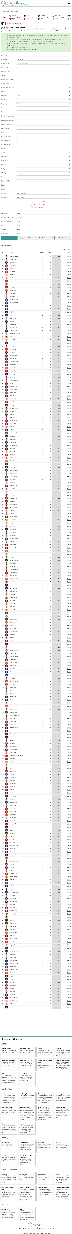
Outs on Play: (5, 128)
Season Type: (5, 63)
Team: (3, 152)
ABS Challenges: (6, 136)
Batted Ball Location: (7, 79)
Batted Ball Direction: (7, 87)
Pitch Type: (4, 55)
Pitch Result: (5, 67)
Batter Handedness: (7, 120)
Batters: (3, 185)
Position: (3, 165)
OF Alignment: (5, 173)
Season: (3, 96)
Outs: (2, 108)
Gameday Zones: (6, 71)
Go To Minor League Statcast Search (13, 27)
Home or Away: (5, 112)
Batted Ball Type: (6, 181)
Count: (3, 92)
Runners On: (5, 161)
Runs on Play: (5, 132)
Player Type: (5, 104)
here (14, 45)
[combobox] (36, 11)
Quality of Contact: (6, 124)
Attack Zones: (5, 83)
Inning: (3, 177)
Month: (3, 148)
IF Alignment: (5, 169)
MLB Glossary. (58, 31)
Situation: (4, 100)
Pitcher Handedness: (7, 116)
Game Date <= (5, 144)
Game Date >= (5, 140)
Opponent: (4, 156)
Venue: (3, 75)
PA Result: (4, 59)
